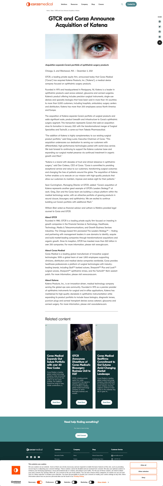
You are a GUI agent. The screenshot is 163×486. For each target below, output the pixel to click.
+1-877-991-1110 (116, 459)
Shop (93, 4)
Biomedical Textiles (59, 455)
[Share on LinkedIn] (159, 21)
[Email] (159, 36)
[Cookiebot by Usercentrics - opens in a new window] (16, 482)
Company (84, 4)
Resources (74, 4)
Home (48, 10)
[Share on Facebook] (159, 31)
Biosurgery (57, 459)
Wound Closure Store (97, 455)
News (52, 10)
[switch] (58, 482)
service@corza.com (118, 455)
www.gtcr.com (102, 244)
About (75, 455)
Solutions (64, 4)
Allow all (143, 465)
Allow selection (143, 471)
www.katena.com (98, 304)
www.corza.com (89, 274)
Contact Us (131, 4)
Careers (101, 4)
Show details (102, 482)
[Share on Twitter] (159, 26)
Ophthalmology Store (97, 459)
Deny (143, 477)
